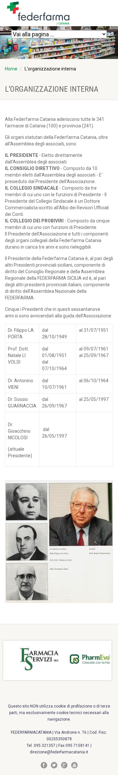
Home (11, 68)
